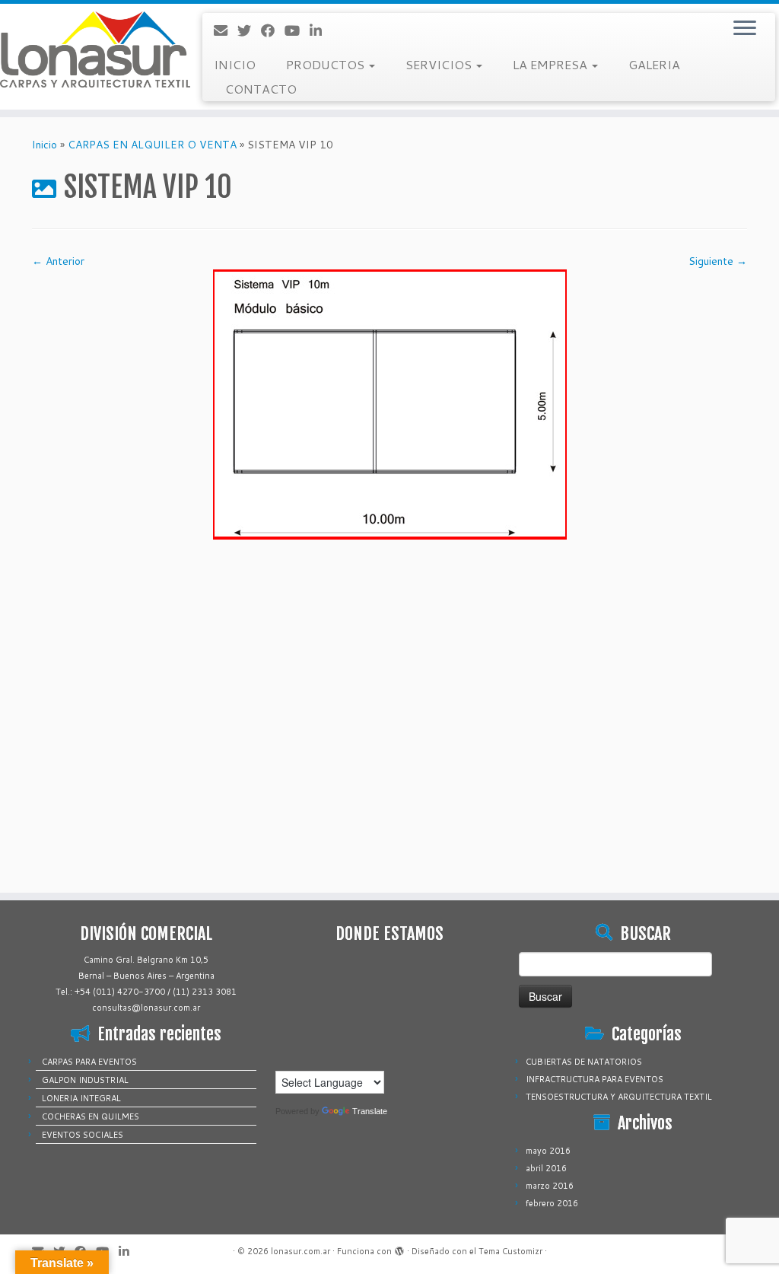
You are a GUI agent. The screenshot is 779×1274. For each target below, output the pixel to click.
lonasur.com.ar (300, 1251)
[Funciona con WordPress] (399, 1248)
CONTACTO (261, 88)
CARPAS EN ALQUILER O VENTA (152, 144)
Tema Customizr (510, 1251)
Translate (369, 1111)
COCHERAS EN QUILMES (90, 1116)
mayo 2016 (548, 1151)
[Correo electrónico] (225, 30)
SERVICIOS (440, 64)
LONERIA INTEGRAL (81, 1098)
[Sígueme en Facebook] (273, 30)
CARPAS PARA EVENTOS (89, 1062)
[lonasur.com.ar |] (91, 49)
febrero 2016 (552, 1203)
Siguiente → (717, 261)
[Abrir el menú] (744, 29)
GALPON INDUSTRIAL (85, 1080)
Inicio (44, 144)
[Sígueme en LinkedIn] (321, 30)
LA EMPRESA (551, 64)
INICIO (235, 64)
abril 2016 (546, 1168)
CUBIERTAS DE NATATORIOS (584, 1062)
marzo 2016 (550, 1186)
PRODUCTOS (326, 64)
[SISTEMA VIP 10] (390, 403)
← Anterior (58, 261)
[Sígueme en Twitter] (249, 30)
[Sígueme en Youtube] (297, 30)
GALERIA (654, 64)
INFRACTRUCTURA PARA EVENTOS (594, 1079)
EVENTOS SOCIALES (82, 1135)
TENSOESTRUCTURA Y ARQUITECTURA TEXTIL (619, 1097)
